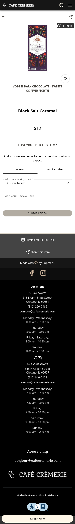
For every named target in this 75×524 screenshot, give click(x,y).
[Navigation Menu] (70, 5)
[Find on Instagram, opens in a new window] (43, 273)
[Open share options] (71, 16)
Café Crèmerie (37, 474)
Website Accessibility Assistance (37, 495)
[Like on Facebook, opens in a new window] (32, 273)
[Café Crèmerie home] (18, 5)
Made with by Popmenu (29, 262)
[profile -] (61, 5)
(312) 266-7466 (37, 306)
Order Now (37, 519)
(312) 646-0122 (37, 377)
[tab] (20, 169)
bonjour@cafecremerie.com (37, 311)
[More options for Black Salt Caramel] (65, 79)
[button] (4, 16)
